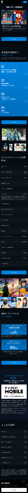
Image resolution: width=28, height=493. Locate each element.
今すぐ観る (14, 39)
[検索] (22, 2)
